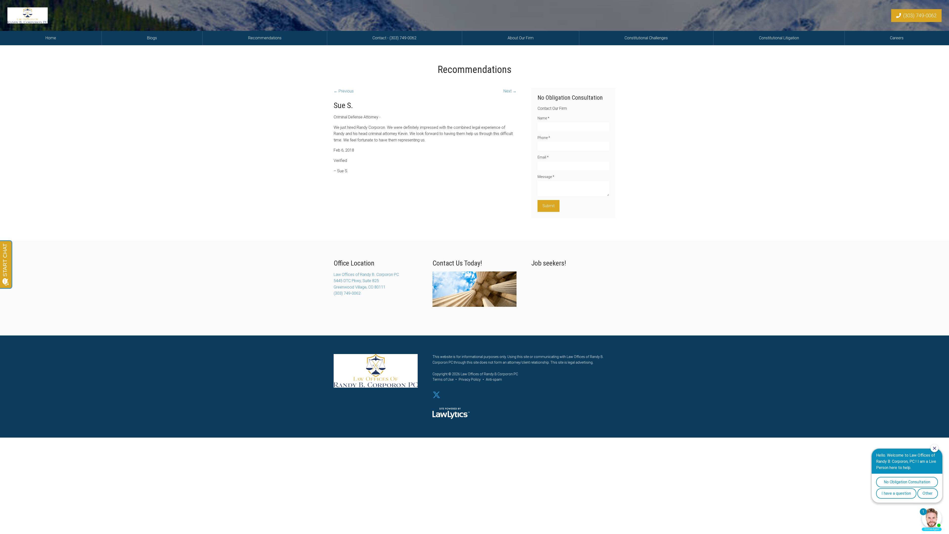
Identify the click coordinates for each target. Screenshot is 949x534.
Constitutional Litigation (779, 38)
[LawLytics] (451, 413)
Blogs (152, 38)
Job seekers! (548, 263)
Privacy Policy (470, 379)
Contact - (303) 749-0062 (394, 38)
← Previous (344, 91)
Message (546, 177)
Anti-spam (494, 379)
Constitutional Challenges (646, 38)
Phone (544, 138)
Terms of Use (442, 379)
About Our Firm (521, 38)
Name (543, 118)
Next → (510, 91)
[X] (436, 395)
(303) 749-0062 (920, 16)
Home (50, 38)
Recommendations (264, 38)
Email (543, 157)
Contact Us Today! (457, 263)
